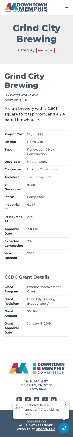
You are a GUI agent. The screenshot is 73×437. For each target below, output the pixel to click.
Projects (45, 50)
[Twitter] (36, 400)
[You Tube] (54, 400)
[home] (26, 7)
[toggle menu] (67, 7)
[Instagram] (45, 400)
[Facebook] (28, 400)
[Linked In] (19, 400)
